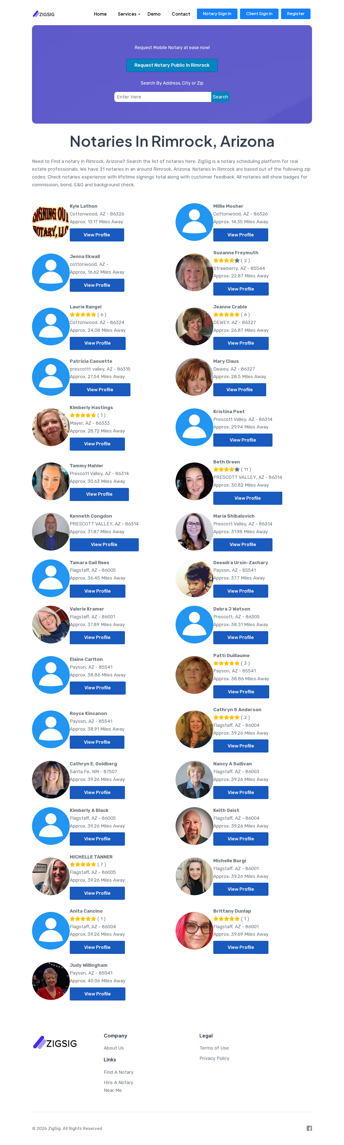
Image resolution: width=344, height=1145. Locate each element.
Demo (154, 14)
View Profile (97, 235)
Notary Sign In (217, 13)
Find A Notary (118, 1072)
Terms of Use (214, 1048)
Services (127, 14)
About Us (114, 1048)
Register (295, 13)
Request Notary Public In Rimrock (172, 65)
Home (100, 14)
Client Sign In (259, 13)
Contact (181, 14)
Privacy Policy (214, 1058)
